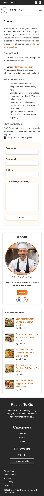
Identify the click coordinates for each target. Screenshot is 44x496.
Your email (11, 159)
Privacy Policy (9, 471)
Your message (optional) (17, 181)
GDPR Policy (8, 482)
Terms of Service (10, 474)
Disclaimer (7, 478)
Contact (13, 2)
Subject (9, 170)
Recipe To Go (16, 9)
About (5, 2)
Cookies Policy (9, 485)
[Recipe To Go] (4, 10)
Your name (11, 148)
